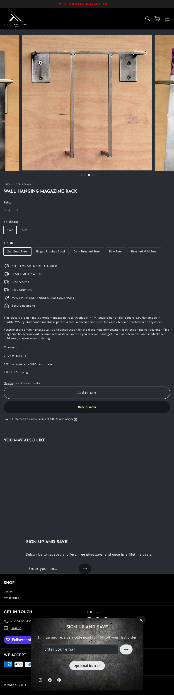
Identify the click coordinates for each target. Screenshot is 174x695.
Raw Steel (116, 251)
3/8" (24, 230)
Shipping (9, 383)
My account (11, 597)
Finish (8, 243)
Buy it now (87, 407)
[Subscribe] (126, 649)
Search (8, 591)
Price (8, 202)
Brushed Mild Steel (144, 251)
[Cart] (157, 18)
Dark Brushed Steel (87, 251)
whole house (23, 183)
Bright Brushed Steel (50, 251)
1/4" (10, 230)
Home (7, 183)
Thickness (11, 222)
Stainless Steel (17, 251)
